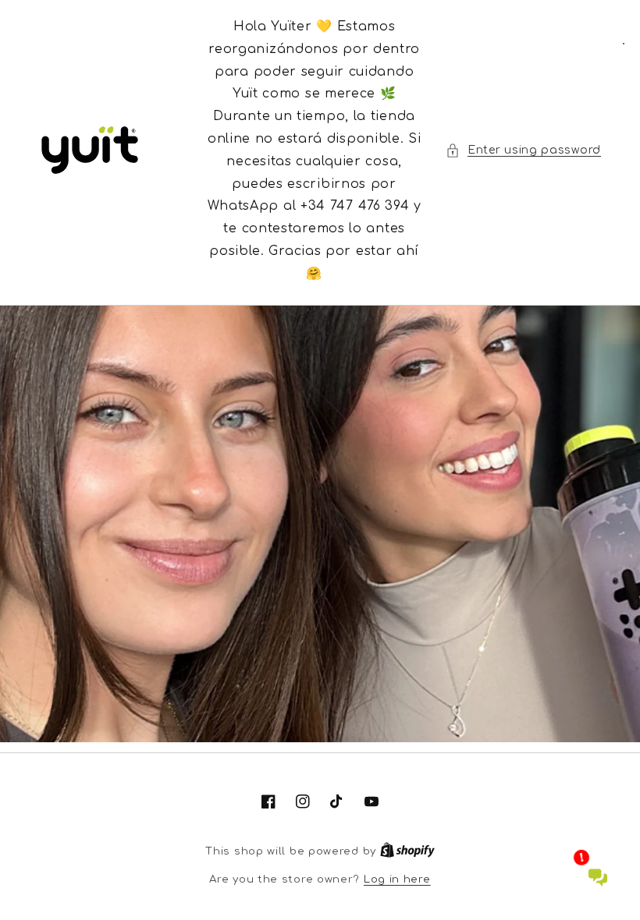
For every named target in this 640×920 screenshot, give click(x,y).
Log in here (397, 879)
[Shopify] (407, 851)
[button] (523, 150)
